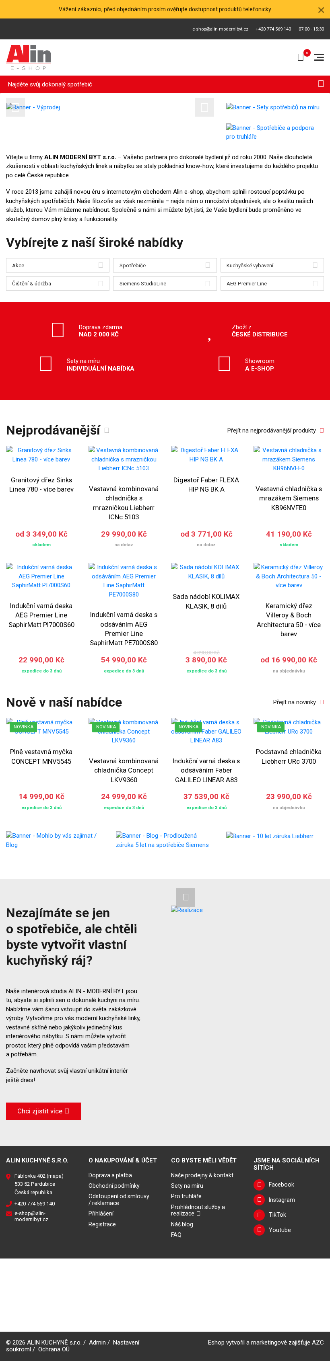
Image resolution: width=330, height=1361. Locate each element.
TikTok (277, 1214)
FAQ (176, 1235)
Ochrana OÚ (54, 1349)
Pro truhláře (186, 1196)
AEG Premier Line (247, 284)
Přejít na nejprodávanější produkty (271, 430)
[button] (15, 107)
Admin (97, 1342)
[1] (321, 85)
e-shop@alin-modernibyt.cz (220, 29)
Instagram (282, 1200)
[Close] (321, 9)
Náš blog (182, 1224)
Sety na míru (187, 1186)
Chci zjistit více (39, 1111)
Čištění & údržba (31, 284)
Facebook (281, 1184)
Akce (18, 265)
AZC (318, 1342)
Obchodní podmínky (114, 1186)
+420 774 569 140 (273, 29)
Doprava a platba (110, 1175)
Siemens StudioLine (143, 284)
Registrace (102, 1224)
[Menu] (319, 57)
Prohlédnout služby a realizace (198, 1210)
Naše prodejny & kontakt (202, 1175)
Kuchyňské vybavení (250, 265)
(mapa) (55, 1176)
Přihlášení (101, 1213)
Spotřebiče (133, 265)
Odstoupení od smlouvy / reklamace (119, 1199)
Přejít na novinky (294, 702)
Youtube (280, 1230)
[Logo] (29, 57)
